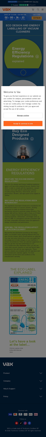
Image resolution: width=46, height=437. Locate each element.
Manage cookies (23, 115)
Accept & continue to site (23, 123)
